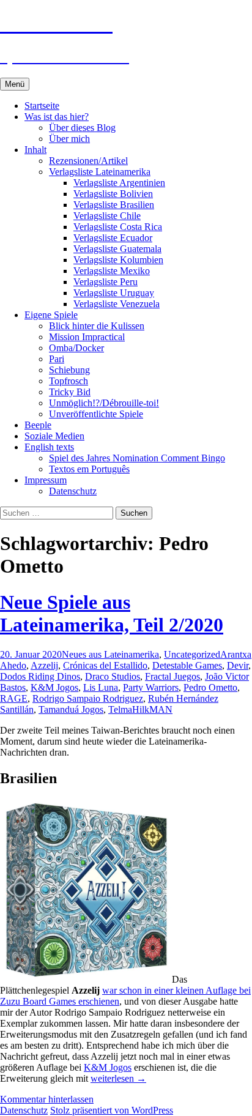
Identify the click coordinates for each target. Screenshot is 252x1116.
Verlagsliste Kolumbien (118, 260)
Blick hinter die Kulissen (96, 326)
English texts (49, 447)
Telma (120, 709)
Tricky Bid (70, 392)
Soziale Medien (54, 436)
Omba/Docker (76, 348)
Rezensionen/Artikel (88, 160)
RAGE (14, 698)
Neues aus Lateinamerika (110, 654)
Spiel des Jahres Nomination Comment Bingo (137, 458)
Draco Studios (112, 676)
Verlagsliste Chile (107, 215)
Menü (14, 84)
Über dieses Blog (82, 127)
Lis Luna (100, 687)
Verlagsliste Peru (105, 282)
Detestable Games (187, 665)
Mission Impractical (87, 337)
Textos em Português (89, 469)
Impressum (45, 480)
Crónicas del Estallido (105, 665)
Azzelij (44, 665)
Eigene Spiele (51, 315)
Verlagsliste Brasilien (113, 204)
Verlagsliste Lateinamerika (99, 171)
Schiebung (69, 370)
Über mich (69, 138)
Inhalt (35, 149)
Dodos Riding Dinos (40, 676)
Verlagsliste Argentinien (119, 182)
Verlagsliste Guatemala (117, 249)
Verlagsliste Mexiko (111, 271)
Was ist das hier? (56, 116)
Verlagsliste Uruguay (113, 293)
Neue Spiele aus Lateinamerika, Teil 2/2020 (111, 613)
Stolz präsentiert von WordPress (111, 1110)
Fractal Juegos (172, 676)
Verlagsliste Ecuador (112, 237)
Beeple (37, 425)
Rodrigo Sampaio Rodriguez (87, 698)
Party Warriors (151, 687)
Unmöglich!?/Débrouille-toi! (104, 403)
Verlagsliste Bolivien (113, 193)
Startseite (41, 105)
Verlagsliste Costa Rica (117, 226)
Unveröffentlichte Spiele (96, 414)
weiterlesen (118, 1078)
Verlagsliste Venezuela (116, 304)
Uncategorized (192, 654)
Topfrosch (68, 381)
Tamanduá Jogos (71, 709)
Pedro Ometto (210, 687)
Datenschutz (73, 491)
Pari (56, 359)
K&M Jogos (54, 687)
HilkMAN (152, 709)
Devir (237, 665)
